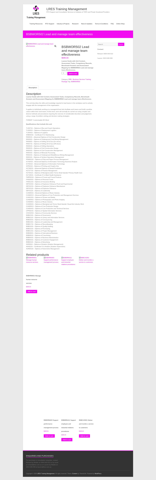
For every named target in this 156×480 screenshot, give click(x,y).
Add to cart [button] (32, 291)
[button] (55, 46)
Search (121, 44)
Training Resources (36, 24)
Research (75, 24)
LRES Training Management (66, 9)
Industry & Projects (63, 24)
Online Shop (120, 24)
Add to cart (73, 73)
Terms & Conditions (101, 24)
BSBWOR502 (75, 81)
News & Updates (86, 24)
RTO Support (49, 24)
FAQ (112, 24)
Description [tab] (33, 87)
